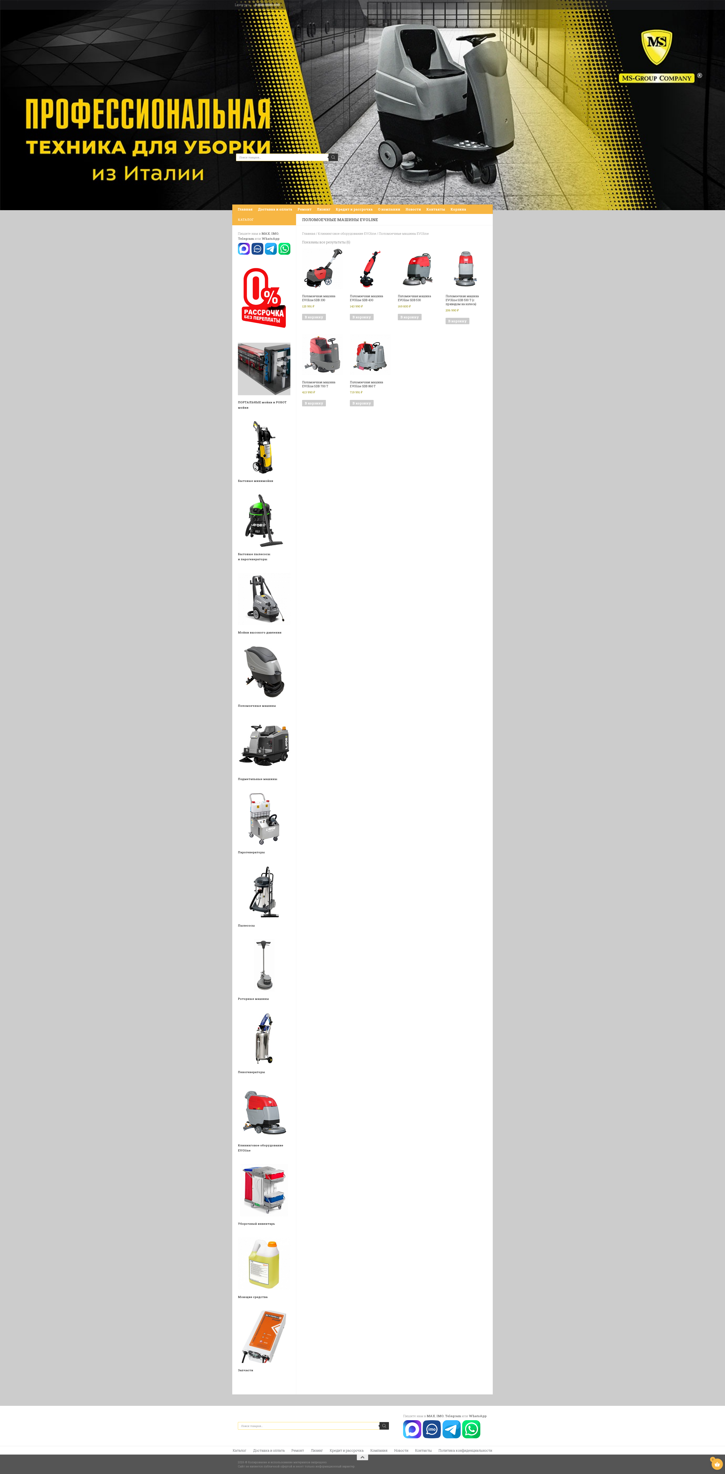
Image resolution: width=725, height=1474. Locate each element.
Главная (245, 209)
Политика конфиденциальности (465, 1450)
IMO (274, 233)
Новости (413, 209)
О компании (389, 209)
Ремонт (305, 209)
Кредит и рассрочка (354, 209)
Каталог (239, 1450)
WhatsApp (270, 238)
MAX (265, 233)
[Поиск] (333, 157)
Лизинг (323, 209)
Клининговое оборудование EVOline (347, 233)
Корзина (458, 209)
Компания (378, 1450)
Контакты (435, 209)
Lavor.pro (242, 4)
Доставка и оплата (275, 209)
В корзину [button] (314, 317)
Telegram (246, 238)
